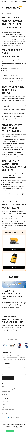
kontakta (3, 386)
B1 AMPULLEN (19, 223)
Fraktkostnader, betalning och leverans (10, 389)
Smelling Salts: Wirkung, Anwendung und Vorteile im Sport (13, 319)
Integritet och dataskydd (7, 407)
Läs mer (3, 310)
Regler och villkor (6, 402)
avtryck (3, 404)
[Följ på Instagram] (2, 414)
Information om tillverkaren (8, 409)
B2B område (4, 394)
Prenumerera (8, 378)
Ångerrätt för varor (6, 391)
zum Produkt (14, 249)
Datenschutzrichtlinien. (14, 428)
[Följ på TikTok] (6, 414)
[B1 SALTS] (14, 258)
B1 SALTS (11, 223)
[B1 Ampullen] (14, 241)
